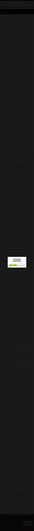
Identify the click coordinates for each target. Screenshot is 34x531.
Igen (13, 265)
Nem (21, 265)
